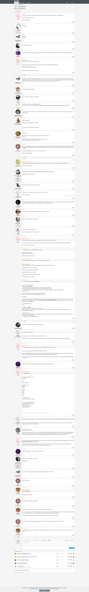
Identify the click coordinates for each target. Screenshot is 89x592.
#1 (74, 13)
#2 (74, 24)
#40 (74, 528)
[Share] (72, 13)
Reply (74, 22)
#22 (74, 227)
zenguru (71, 563)
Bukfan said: (25, 345)
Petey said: (25, 279)
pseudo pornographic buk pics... (23, 553)
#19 (74, 200)
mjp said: (24, 248)
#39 (74, 519)
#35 (74, 478)
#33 (74, 456)
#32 (74, 449)
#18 (74, 190)
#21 (74, 217)
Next (18, 11)
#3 (74, 34)
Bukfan (71, 567)
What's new (22, 2)
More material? (20, 566)
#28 (74, 369)
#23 (74, 236)
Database (28, 2)
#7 (74, 76)
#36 (74, 487)
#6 (74, 58)
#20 (74, 209)
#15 (74, 159)
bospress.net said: (26, 161)
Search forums (21, 4)
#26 (74, 343)
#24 (74, 322)
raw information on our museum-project (37, 309)
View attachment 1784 (26, 491)
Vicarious (18, 560)
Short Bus (71, 557)
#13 (74, 131)
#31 (74, 438)
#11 (74, 109)
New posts (16, 4)
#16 (74, 169)
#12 (74, 118)
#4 (74, 43)
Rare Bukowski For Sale (22, 563)
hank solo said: (25, 489)
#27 (74, 362)
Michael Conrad (19, 554)
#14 (74, 144)
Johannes (18, 557)
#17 (74, 183)
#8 (74, 87)
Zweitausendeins (50, 299)
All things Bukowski (29, 554)
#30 (74, 428)
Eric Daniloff (19, 567)
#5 (74, 50)
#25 (74, 330)
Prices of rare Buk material (22, 559)
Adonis (37, 61)
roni (15, 9)
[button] (25, 3)
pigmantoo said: (25, 371)
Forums (16, 2)
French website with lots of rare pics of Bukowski (27, 556)
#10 (74, 102)
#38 (74, 507)
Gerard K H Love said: (26, 258)
